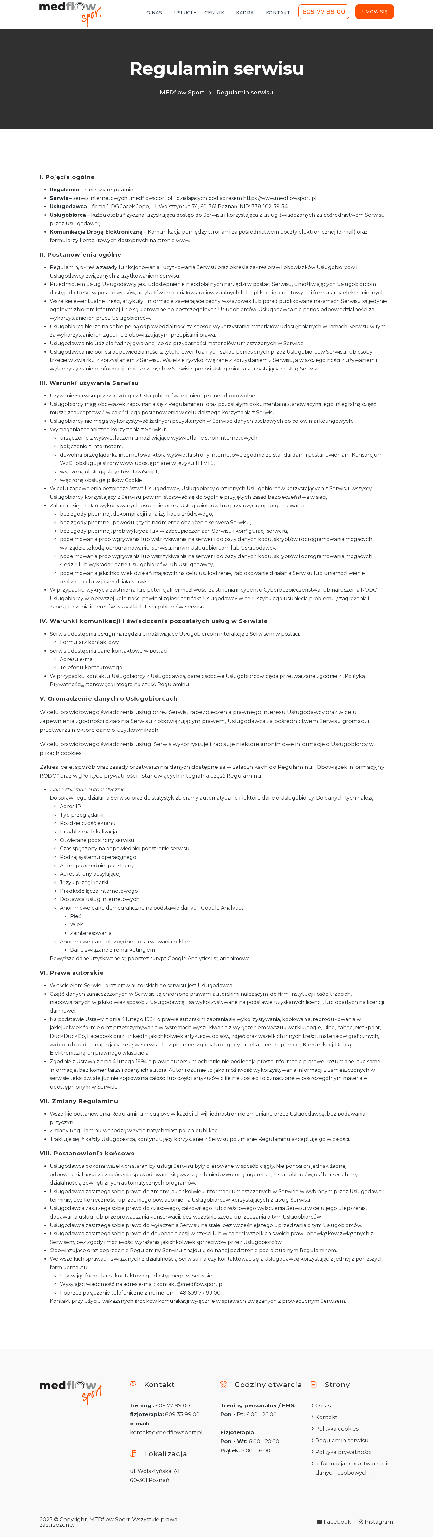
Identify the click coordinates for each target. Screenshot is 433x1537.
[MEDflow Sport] (70, 14)
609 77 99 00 (323, 12)
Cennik (214, 13)
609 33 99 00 (182, 1414)
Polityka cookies (337, 1428)
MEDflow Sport (182, 92)
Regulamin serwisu (342, 1440)
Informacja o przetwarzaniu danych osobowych (353, 1468)
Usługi (183, 13)
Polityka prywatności (343, 1452)
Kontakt (278, 13)
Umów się (374, 12)
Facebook (336, 1522)
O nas (154, 13)
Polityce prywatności (109, 776)
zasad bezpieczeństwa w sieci (289, 497)
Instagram (378, 1522)
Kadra (245, 13)
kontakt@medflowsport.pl (166, 1432)
